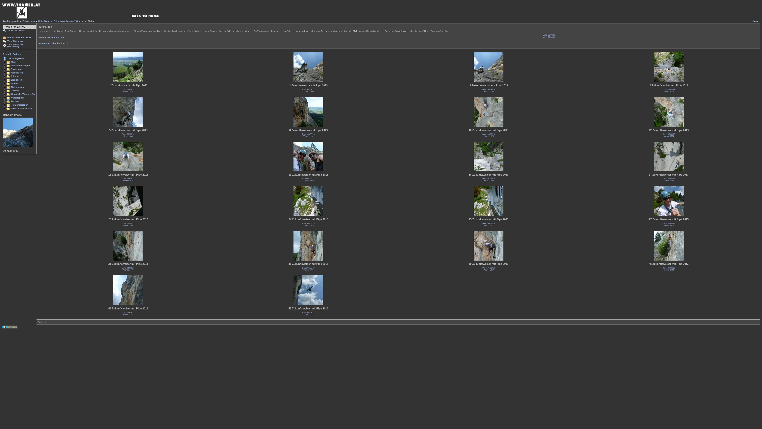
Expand (7, 54)
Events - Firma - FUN (21, 108)
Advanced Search (16, 31)
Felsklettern (28, 21)
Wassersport (17, 98)
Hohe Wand (44, 21)
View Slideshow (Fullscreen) (15, 45)
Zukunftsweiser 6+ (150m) (67, 21)
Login (755, 21)
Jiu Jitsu (15, 101)
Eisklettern (16, 69)
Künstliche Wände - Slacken (25, 94)
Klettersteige (17, 87)
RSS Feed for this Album (19, 38)
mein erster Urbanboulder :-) (53, 43)
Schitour (15, 76)
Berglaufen (16, 80)
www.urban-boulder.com (51, 37)
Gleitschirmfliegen (20, 65)
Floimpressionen (19, 105)
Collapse (17, 54)
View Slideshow (15, 41)
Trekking (15, 90)
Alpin (13, 62)
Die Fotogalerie (11, 21)
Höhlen (14, 83)
